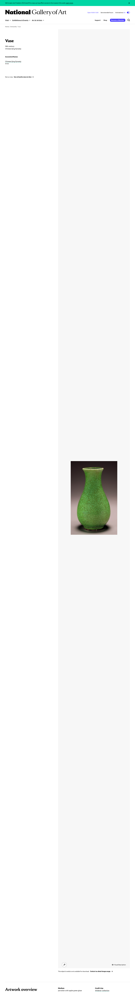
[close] (129, 3)
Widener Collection (102, 990)
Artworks (13, 27)
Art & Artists (37, 20)
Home (7, 27)
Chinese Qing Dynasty (13, 61)
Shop (105, 20)
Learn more (69, 3)
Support (98, 20)
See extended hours (107, 12)
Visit (7, 20)
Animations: (120, 12)
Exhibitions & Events (20, 20)
